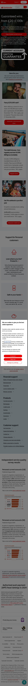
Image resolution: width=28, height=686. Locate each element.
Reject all (13, 359)
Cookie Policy (7, 341)
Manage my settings (12, 362)
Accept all (13, 356)
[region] (14, 343)
